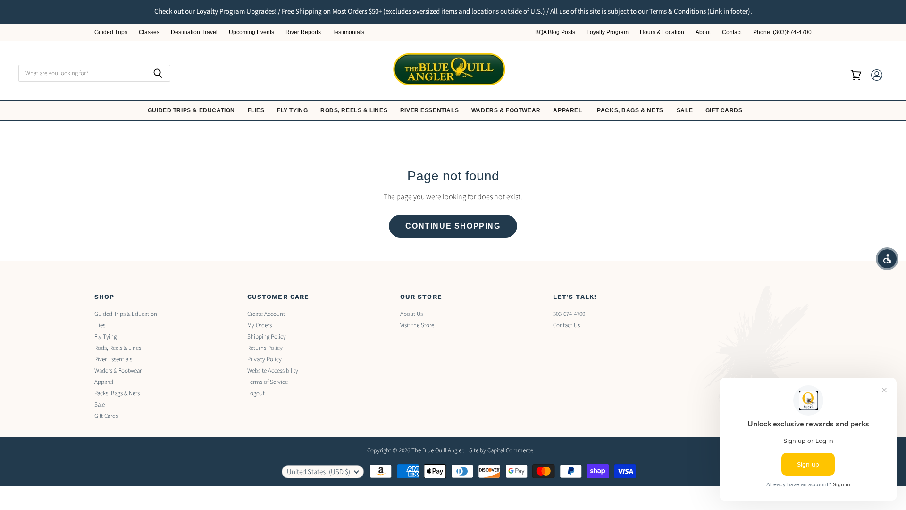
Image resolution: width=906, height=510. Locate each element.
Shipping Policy (266, 336)
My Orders (259, 325)
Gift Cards (725, 110)
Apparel (568, 110)
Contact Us (566, 325)
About (703, 32)
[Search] (157, 73)
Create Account (266, 314)
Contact (732, 32)
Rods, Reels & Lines (354, 110)
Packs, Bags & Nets (630, 110)
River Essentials (430, 110)
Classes (149, 32)
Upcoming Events (251, 32)
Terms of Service (267, 382)
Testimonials (348, 32)
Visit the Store (417, 325)
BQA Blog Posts (555, 32)
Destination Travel (194, 32)
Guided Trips (110, 32)
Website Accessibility (272, 370)
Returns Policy (265, 348)
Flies (257, 110)
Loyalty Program (608, 32)
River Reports (303, 32)
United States (318, 472)
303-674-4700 (569, 314)
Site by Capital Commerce (501, 450)
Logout (256, 393)
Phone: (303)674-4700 (782, 32)
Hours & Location (662, 32)
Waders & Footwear (507, 110)
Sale (686, 110)
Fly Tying (293, 110)
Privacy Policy (264, 359)
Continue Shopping (452, 226)
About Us (411, 314)
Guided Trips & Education (192, 110)
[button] (887, 258)
